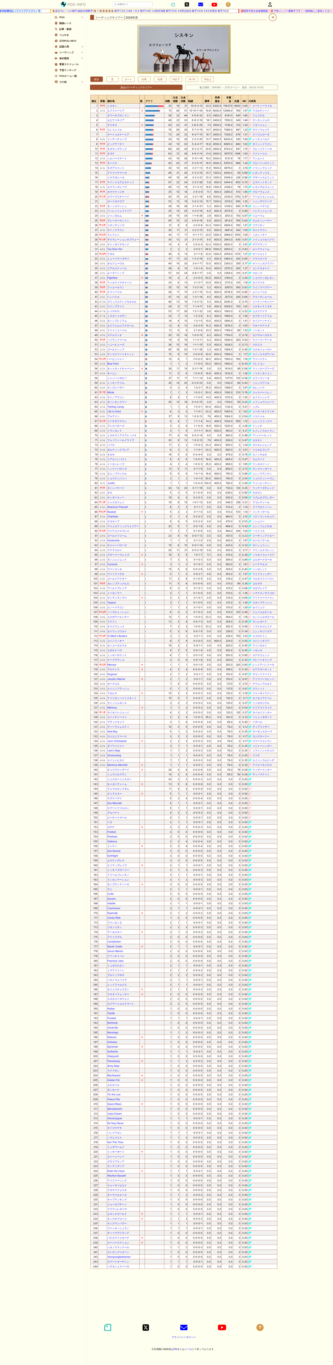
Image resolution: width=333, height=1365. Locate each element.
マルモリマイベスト (263, 578)
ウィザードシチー (262, 769)
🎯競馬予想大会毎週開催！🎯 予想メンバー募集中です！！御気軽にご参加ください (270, 10)
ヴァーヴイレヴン (262, 740)
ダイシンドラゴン (262, 143)
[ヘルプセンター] (228, 4)
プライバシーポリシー (184, 1337)
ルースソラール (261, 540)
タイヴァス (259, 282)
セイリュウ (259, 607)
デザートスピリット (263, 177)
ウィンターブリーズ (263, 368)
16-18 (192, 79)
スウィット (259, 688)
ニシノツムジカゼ (262, 526)
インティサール (261, 511)
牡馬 (144, 79)
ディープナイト (261, 774)
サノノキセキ (260, 454)
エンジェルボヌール (263, 616)
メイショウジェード (263, 401)
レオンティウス (261, 172)
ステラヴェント (261, 655)
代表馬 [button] (252, 101)
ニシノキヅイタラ (262, 631)
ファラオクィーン (262, 506)
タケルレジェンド (262, 444)
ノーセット (259, 330)
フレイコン (259, 363)
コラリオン (259, 225)
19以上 (207, 79)
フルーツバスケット (263, 162)
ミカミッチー (260, 234)
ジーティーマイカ (262, 105)
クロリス (257, 344)
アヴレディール (261, 502)
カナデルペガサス (262, 335)
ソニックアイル (261, 382)
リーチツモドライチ (263, 411)
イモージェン (260, 124)
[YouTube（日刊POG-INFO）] (214, 4)
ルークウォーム (261, 249)
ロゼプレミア (260, 588)
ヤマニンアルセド (262, 683)
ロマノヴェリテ (261, 129)
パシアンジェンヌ (262, 210)
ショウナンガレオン (263, 277)
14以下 (176, 79)
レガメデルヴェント (263, 186)
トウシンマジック (262, 167)
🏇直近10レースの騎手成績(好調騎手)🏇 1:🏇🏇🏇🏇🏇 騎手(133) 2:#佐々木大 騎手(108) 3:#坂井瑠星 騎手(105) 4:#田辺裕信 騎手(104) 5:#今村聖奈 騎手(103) (124, 10)
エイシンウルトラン (263, 430)
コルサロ (257, 583)
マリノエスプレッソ (263, 550)
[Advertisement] (183, 1296)
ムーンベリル (260, 291)
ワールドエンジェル (263, 196)
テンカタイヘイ (261, 464)
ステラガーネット (262, 669)
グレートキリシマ (262, 659)
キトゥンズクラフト (263, 263)
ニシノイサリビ (261, 206)
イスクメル (259, 416)
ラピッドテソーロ (262, 148)
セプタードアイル (262, 315)
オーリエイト (260, 253)
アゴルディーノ (261, 110)
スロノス (257, 272)
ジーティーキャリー (263, 301)
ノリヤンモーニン (262, 373)
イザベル (257, 721)
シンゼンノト (260, 569)
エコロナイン (260, 635)
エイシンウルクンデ (263, 760)
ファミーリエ (260, 153)
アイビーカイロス (262, 764)
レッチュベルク (261, 139)
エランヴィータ (261, 377)
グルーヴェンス (261, 191)
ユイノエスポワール (263, 354)
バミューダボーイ (262, 717)
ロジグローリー (261, 736)
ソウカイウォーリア (263, 554)
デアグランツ (260, 244)
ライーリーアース (262, 339)
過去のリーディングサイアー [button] (136, 87)
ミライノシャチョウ (263, 750)
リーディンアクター (263, 535)
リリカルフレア (261, 449)
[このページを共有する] (272, 17)
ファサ (256, 755)
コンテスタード (261, 268)
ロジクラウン (260, 229)
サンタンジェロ (261, 120)
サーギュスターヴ (262, 731)
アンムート (259, 158)
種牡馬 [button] (111, 101)
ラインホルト (260, 645)
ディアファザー (261, 726)
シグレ (256, 406)
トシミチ (257, 425)
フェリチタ (259, 115)
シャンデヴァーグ (262, 201)
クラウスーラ (260, 258)
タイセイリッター (262, 712)
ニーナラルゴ (260, 564)
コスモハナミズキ (262, 306)
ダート (128, 79)
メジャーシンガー (262, 745)
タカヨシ (257, 492)
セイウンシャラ (261, 397)
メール (188, 1349)
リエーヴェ (259, 215)
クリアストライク (262, 707)
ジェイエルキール (262, 611)
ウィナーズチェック (263, 487)
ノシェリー (259, 521)
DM (175, 1349)
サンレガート (260, 621)
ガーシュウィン (261, 545)
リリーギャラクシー (263, 693)
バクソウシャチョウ (263, 516)
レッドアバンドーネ (263, 664)
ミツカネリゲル (261, 702)
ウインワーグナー (262, 287)
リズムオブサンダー (263, 497)
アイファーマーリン (263, 597)
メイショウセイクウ (263, 239)
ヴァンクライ (260, 358)
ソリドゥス (259, 530)
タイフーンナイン (262, 320)
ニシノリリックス (262, 421)
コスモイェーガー (262, 349)
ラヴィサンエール (262, 296)
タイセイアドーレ (262, 698)
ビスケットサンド (262, 182)
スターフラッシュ (262, 602)
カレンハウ (259, 387)
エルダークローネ (262, 559)
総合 (96, 79)
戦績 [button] (190, 101)
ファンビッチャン (262, 483)
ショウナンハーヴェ (263, 478)
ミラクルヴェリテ (262, 626)
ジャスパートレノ (262, 392)
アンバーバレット (262, 435)
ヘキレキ (257, 650)
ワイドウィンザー (262, 573)
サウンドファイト (262, 674)
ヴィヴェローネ (261, 134)
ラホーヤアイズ (261, 325)
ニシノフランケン (262, 473)
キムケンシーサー (262, 220)
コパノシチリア (261, 640)
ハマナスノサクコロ (263, 592)
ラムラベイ (259, 459)
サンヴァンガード (262, 468)
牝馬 (160, 79)
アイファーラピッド (263, 678)
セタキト (257, 440)
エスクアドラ (260, 311)
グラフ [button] (149, 101)
